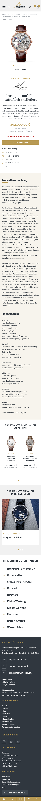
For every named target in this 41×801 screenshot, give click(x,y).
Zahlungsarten (7, 758)
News (5, 534)
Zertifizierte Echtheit (10, 756)
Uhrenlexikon (7, 722)
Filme (4, 711)
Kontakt (5, 706)
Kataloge (5, 716)
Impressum (6, 777)
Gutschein (5, 753)
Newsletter (6, 714)
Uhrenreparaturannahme (11, 727)
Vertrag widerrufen (14, 792)
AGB (3, 787)
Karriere (5, 709)
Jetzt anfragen (20, 142)
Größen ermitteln (8, 724)
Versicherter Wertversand (11, 761)
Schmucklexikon (8, 719)
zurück (7, 166)
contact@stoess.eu (11, 159)
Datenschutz (6, 779)
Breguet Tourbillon (12, 537)
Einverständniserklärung (11, 782)
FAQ (3, 730)
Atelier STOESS (19, 5)
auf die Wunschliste (12, 163)
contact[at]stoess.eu (20, 673)
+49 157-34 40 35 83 (12, 156)
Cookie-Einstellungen (10, 785)
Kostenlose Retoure (9, 763)
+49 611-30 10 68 (11, 152)
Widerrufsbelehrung (9, 766)
